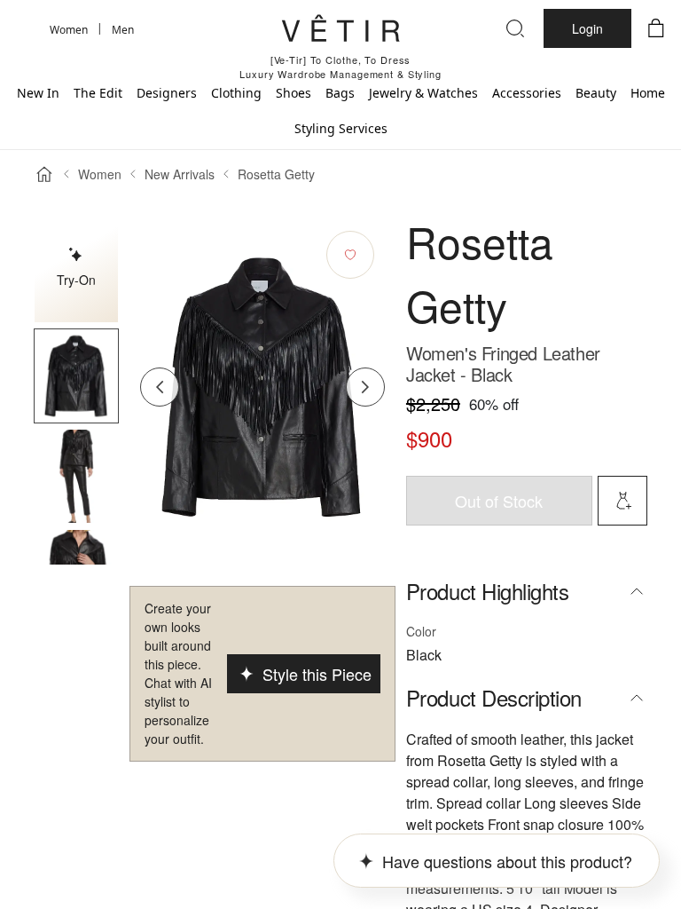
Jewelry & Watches (423, 92)
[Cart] (656, 28)
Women (99, 174)
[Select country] (24, 28)
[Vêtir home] (340, 31)
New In (38, 92)
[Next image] (365, 387)
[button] (76, 375)
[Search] (515, 28)
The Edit (98, 92)
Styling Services (340, 128)
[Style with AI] (622, 501)
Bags (340, 92)
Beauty (595, 92)
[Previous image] (159, 387)
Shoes (293, 92)
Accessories (526, 92)
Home (647, 92)
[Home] (44, 174)
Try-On (76, 280)
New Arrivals (180, 174)
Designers (167, 92)
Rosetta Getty (276, 174)
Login (587, 28)
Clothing (236, 92)
